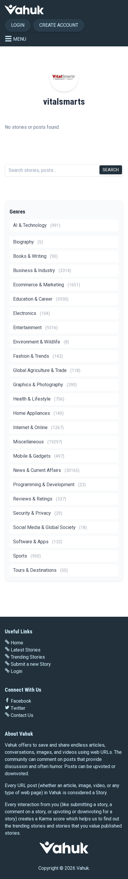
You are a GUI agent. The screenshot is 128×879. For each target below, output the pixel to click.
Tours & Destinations (40, 570)
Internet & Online (38, 427)
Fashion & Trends (38, 356)
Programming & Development (49, 484)
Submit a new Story (31, 664)
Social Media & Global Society (50, 527)
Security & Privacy (37, 513)
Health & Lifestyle (38, 399)
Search (111, 169)
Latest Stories (25, 650)
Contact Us (22, 715)
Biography (28, 242)
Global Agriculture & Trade (46, 370)
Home (17, 643)
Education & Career (40, 299)
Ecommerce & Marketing (46, 285)
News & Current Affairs (46, 470)
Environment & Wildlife (41, 342)
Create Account (58, 25)
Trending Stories (28, 657)
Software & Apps (37, 541)
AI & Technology (36, 225)
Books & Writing (35, 256)
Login (17, 25)
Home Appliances (38, 413)
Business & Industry (42, 270)
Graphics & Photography (45, 384)
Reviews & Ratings (39, 499)
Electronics (31, 313)
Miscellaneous (37, 442)
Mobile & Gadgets (38, 456)
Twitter (18, 708)
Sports (27, 556)
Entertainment (35, 327)
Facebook (21, 701)
